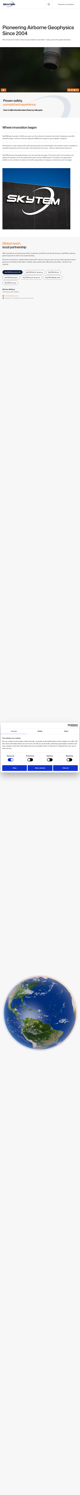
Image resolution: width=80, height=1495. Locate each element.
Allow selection (40, 768)
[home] (9, 4)
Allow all (65, 768)
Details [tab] (40, 731)
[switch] (30, 759)
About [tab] (66, 731)
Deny (14, 768)
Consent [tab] (14, 731)
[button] (48, 4)
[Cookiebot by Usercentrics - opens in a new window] (69, 725)
